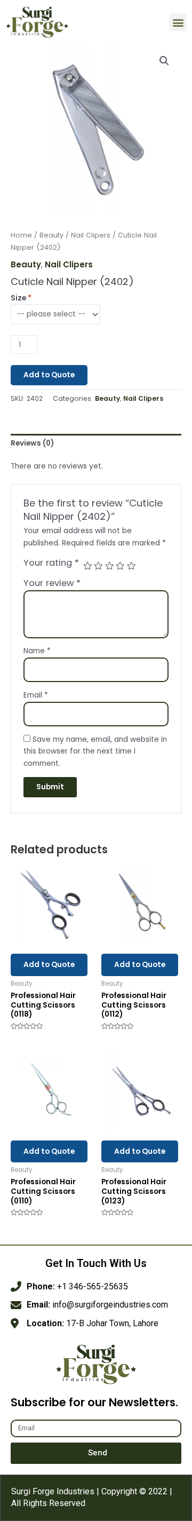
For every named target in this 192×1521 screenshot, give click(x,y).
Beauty (51, 235)
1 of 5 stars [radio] (87, 565)
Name (37, 651)
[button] (178, 22)
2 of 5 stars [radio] (98, 565)
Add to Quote (49, 375)
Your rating (51, 563)
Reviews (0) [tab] (32, 443)
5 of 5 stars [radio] (131, 565)
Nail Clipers (90, 235)
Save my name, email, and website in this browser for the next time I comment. (95, 751)
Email (35, 695)
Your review (52, 583)
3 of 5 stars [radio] (109, 565)
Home (21, 235)
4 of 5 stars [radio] (120, 565)
